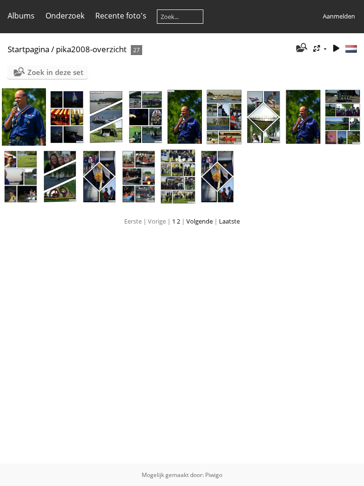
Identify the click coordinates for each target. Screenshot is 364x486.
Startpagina (28, 49)
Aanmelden (339, 16)
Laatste (229, 221)
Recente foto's (120, 15)
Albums (21, 15)
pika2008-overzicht (91, 49)
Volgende (199, 221)
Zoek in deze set (55, 72)
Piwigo (213, 475)
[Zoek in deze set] (301, 48)
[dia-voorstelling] (336, 49)
